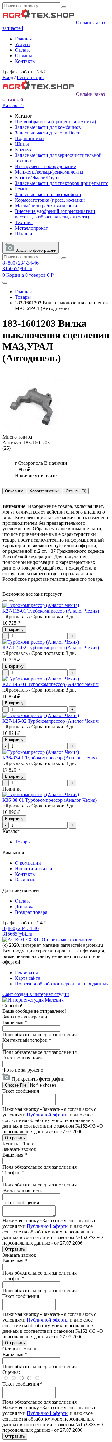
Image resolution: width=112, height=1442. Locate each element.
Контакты (25, 61)
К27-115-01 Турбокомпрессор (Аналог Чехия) (50, 610)
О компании (28, 863)
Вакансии (25, 879)
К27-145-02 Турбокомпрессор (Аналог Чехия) (50, 721)
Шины (22, 144)
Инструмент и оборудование (45, 166)
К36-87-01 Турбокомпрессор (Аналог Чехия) (49, 757)
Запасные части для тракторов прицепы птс (61, 183)
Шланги (23, 233)
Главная (23, 38)
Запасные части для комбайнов (48, 127)
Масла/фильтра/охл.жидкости (46, 205)
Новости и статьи (33, 868)
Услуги (22, 44)
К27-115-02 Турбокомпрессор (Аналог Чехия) (50, 647)
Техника (24, 222)
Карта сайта (27, 978)
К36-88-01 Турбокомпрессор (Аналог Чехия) (49, 800)
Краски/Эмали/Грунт (37, 177)
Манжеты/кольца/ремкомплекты (49, 172)
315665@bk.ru (17, 268)
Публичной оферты (47, 1114)
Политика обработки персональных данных (62, 983)
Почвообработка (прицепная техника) (55, 121)
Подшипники (29, 138)
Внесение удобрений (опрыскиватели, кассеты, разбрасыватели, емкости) (55, 214)
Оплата (22, 50)
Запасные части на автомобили (48, 194)
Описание (14, 491)
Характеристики (44, 491)
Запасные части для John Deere (47, 132)
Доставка (25, 906)
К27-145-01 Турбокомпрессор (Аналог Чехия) (50, 684)
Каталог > (13, 105)
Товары (23, 297)
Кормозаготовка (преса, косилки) (50, 200)
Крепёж (23, 149)
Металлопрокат (31, 228)
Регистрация (30, 77)
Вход (7, 77)
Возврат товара (31, 912)
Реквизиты (26, 972)
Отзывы (23, 55)
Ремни (22, 188)
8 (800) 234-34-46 (20, 262)
